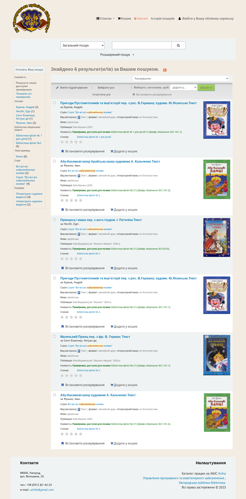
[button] (124, 18)
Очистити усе (101, 94)
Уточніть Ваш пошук (29, 70)
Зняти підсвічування (73, 87)
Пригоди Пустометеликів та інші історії (128, 103)
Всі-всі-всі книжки (86, 171)
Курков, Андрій (25, 107)
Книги (19, 156)
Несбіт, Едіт (23, 111)
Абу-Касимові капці (98, 395)
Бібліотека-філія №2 (28, 143)
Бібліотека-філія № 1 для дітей (94, 137)
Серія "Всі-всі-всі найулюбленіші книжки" (26, 180)
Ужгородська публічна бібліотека (202, 483)
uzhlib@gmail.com (42, 490)
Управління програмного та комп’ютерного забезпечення (183, 478)
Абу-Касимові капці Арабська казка (110, 161)
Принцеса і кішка (101, 220)
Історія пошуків (163, 18)
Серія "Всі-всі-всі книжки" (90, 112)
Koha (222, 473)
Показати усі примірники (24, 95)
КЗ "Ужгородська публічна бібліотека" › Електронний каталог (33, 19)
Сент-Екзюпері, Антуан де (25, 117)
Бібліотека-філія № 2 (88, 195)
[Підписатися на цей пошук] (164, 69)
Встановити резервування (85, 151)
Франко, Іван (24, 123)
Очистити (142, 18)
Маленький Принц (95, 337)
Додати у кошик (125, 151)
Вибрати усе (106, 87)
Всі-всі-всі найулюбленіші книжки (25, 169)
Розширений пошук (115, 54)
